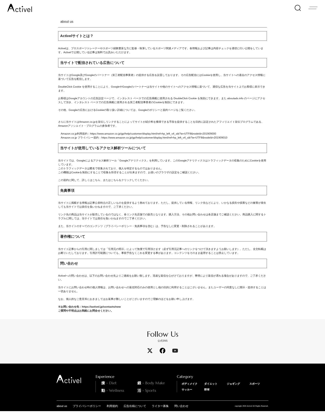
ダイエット (210, 383)
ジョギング (233, 383)
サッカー (187, 389)
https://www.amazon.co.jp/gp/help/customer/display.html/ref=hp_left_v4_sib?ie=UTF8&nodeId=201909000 (153, 133)
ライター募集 (160, 406)
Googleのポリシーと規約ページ (157, 109)
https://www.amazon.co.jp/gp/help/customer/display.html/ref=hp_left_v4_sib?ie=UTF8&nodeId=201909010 (164, 137)
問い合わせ (181, 406)
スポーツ (254, 383)
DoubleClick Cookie (69, 86)
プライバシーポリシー (87, 406)
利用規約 (112, 406)
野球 (207, 389)
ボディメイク (189, 383)
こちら (96, 180)
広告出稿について (135, 406)
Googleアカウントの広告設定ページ (90, 98)
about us (62, 406)
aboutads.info (235, 98)
